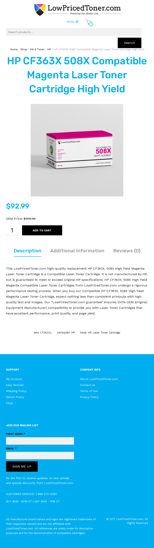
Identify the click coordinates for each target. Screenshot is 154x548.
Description (27, 251)
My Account (14, 379)
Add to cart (42, 230)
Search (129, 43)
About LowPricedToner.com (99, 379)
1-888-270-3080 (46, 494)
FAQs (9, 403)
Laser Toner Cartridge (106, 332)
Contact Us (87, 385)
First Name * (15, 433)
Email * (11, 448)
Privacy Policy (89, 397)
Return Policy (15, 397)
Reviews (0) (126, 251)
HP (73, 332)
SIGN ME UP (21, 466)
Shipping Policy (16, 391)
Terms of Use (89, 391)
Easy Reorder (15, 385)
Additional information (77, 251)
